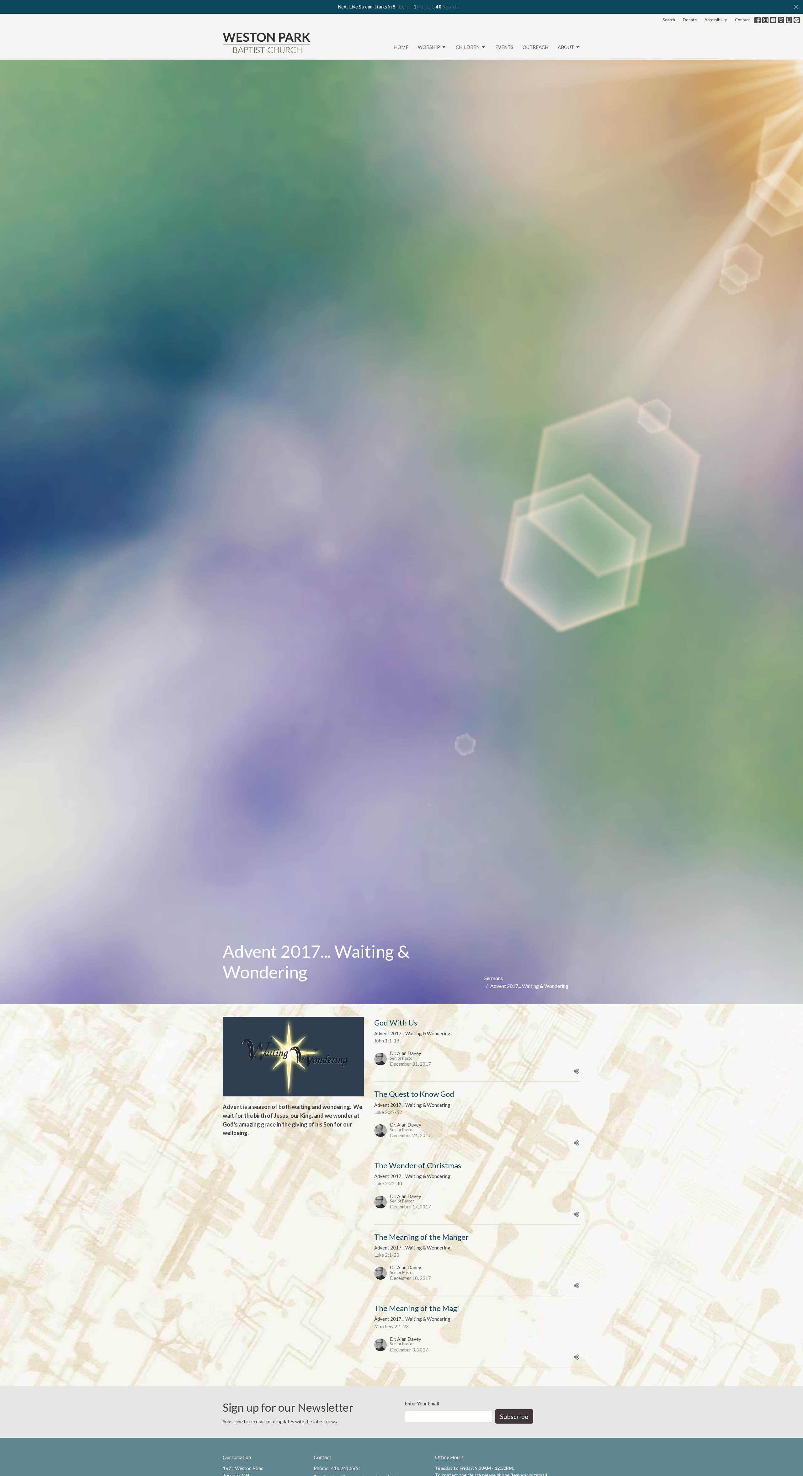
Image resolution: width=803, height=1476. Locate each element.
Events (504, 47)
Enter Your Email (422, 1403)
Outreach (535, 47)
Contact (742, 19)
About (566, 47)
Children (468, 47)
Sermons (493, 978)
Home (401, 47)
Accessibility (716, 19)
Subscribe (514, 1416)
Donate (690, 19)
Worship (429, 47)
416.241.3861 (346, 1468)
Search (669, 19)
